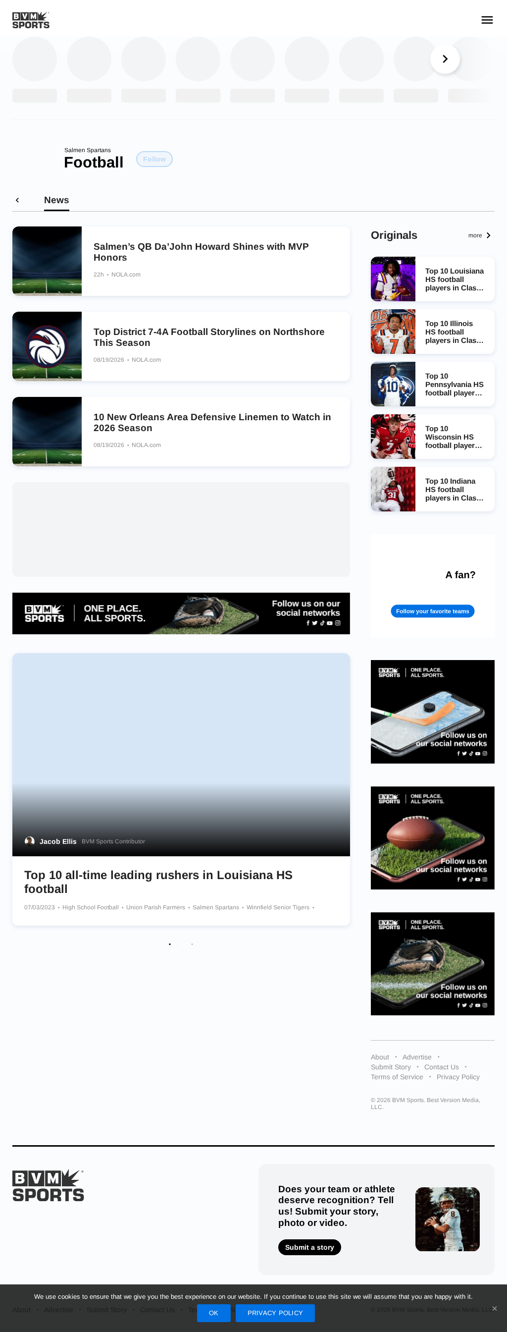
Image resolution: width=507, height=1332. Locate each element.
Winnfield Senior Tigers (279, 907)
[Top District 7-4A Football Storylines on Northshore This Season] (47, 346)
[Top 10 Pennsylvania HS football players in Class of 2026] (393, 384)
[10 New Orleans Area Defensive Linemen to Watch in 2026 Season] (47, 431)
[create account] (433, 585)
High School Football (91, 907)
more (475, 235)
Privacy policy (276, 1313)
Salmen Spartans (87, 150)
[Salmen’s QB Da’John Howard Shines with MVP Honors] (47, 261)
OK (214, 1313)
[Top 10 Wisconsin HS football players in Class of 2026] (393, 436)
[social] (181, 613)
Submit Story (391, 1067)
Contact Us (441, 1067)
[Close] (495, 1308)
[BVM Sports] (48, 1185)
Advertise (417, 1057)
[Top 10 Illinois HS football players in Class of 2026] (393, 331)
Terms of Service (397, 1077)
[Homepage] (31, 20)
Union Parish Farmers (156, 907)
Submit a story (309, 1247)
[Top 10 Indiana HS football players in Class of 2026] (393, 489)
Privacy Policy (458, 1077)
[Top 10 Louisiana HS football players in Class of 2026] (393, 279)
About (380, 1057)
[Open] (487, 20)
